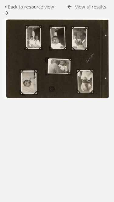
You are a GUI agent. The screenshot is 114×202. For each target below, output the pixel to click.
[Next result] (7, 13)
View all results (90, 7)
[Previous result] (69, 7)
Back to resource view (30, 7)
